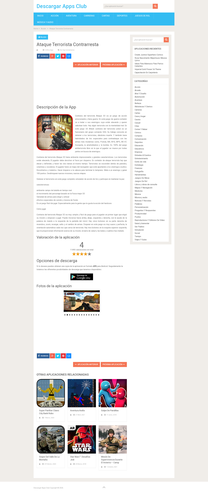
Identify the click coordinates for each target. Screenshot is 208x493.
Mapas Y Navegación (143, 188)
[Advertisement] (82, 88)
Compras (138, 136)
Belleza (138, 103)
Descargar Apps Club (62, 6)
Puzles (138, 217)
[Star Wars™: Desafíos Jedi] (82, 439)
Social (137, 233)
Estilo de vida (140, 162)
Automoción (140, 97)
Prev (67, 301)
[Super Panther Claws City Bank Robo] (51, 393)
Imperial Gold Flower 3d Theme (148, 69)
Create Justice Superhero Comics (149, 55)
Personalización (141, 207)
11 (89, 314)
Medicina (138, 191)
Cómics (138, 132)
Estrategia (139, 165)
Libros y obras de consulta (146, 184)
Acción (55, 15)
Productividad (140, 214)
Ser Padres (139, 227)
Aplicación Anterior (87, 65)
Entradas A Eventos (143, 155)
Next (97, 301)
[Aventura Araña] (82, 393)
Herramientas (140, 175)
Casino (137, 119)
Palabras (138, 204)
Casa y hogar (140, 116)
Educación (139, 145)
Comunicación (140, 139)
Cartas (106, 15)
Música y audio (45, 22)
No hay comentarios (67, 50)
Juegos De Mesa (142, 178)
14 (96, 314)
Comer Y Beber (141, 129)
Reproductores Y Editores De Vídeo (150, 220)
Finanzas (138, 168)
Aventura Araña (77, 410)
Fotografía (139, 171)
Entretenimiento (141, 158)
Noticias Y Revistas (143, 201)
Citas (137, 126)
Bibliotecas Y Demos (143, 106)
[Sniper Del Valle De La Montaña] (51, 439)
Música (138, 194)
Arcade (138, 90)
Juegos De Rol (142, 15)
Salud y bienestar (142, 223)
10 (86, 314)
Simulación (139, 230)
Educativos (139, 149)
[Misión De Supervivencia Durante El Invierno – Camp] (113, 439)
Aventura (71, 15)
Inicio (40, 15)
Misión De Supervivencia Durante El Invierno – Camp (112, 459)
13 (93, 314)
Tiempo (138, 236)
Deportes (122, 15)
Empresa (138, 152)
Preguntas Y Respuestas (145, 210)
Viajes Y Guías (141, 240)
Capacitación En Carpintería (146, 72)
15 (98, 314)
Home (36, 29)
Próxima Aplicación (113, 65)
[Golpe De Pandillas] (113, 393)
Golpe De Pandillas (110, 410)
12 (91, 314)
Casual (137, 123)
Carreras (89, 15)
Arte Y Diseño (140, 93)
